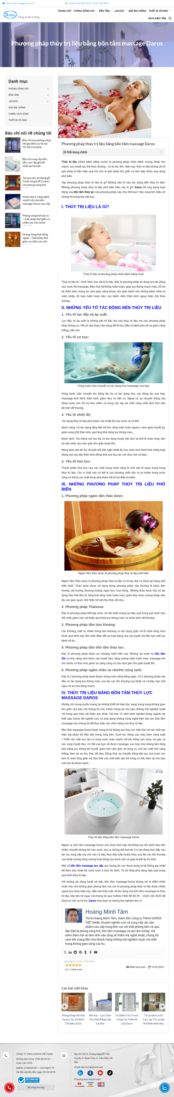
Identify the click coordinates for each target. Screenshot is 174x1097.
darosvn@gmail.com (23, 3)
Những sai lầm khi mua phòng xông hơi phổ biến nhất (153, 1019)
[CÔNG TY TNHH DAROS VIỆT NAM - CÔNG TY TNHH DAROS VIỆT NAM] (22, 14)
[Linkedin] (70, 953)
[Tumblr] (85, 953)
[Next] (162, 1006)
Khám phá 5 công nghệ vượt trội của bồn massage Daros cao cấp (36, 200)
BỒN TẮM (104, 11)
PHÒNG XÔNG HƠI (84, 11)
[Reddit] (75, 953)
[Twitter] (65, 953)
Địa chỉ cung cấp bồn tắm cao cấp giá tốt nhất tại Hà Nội (34, 162)
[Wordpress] (80, 953)
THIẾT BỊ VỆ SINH (158, 11)
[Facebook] (90, 953)
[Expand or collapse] (161, 152)
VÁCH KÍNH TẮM (157, 18)
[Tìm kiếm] (170, 18)
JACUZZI (119, 11)
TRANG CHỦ (64, 11)
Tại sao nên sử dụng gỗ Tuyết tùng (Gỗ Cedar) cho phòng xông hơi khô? (36, 183)
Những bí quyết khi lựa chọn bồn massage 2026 (73, 1019)
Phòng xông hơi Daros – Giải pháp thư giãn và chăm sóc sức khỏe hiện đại (36, 221)
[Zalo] (80, 1073)
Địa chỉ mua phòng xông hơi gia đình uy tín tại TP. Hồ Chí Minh (36, 143)
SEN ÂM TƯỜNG (137, 11)
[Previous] (65, 1006)
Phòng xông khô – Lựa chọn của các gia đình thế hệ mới (126, 1019)
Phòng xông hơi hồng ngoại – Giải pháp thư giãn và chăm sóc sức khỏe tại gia (35, 239)
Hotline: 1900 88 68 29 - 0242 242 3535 (88, 3)
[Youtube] (95, 953)
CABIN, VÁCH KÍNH (18, 113)
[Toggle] (48, 88)
